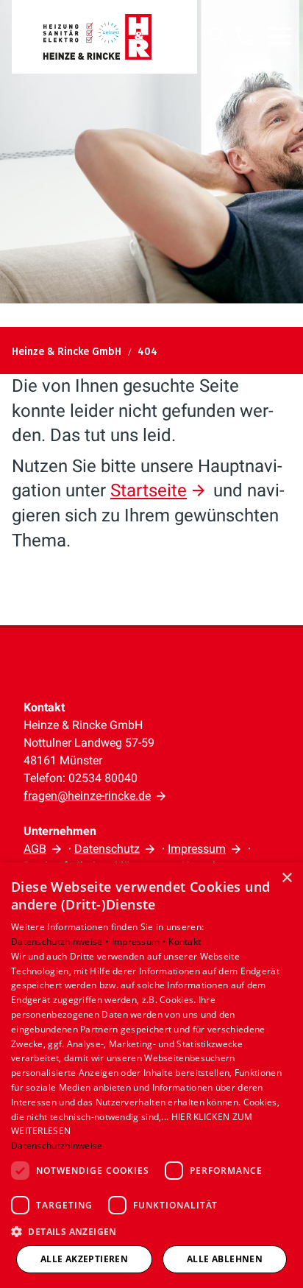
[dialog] (151, 1075)
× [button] (286, 878)
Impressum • (140, 941)
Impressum (197, 849)
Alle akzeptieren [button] (84, 1259)
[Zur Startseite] (104, 37)
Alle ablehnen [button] (225, 1259)
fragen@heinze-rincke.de (87, 796)
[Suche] (217, 36)
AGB (35, 849)
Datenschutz (107, 849)
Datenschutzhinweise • (61, 941)
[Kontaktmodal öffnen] (244, 36)
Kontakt (184, 941)
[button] (279, 36)
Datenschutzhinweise (57, 1145)
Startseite (148, 490)
